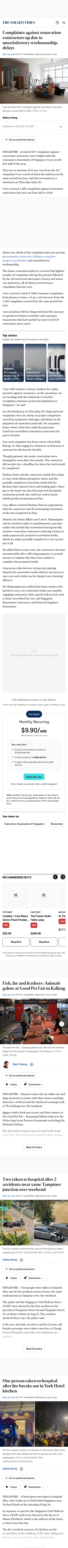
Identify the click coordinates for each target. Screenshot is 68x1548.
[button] (57, 22)
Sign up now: (9, 54)
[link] (19, 22)
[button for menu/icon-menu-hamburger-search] (63, 22)
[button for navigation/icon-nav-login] (57, 22)
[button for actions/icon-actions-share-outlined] (61, 127)
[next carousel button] (61, 1024)
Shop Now (16, 942)
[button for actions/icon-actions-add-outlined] (32, 1064)
